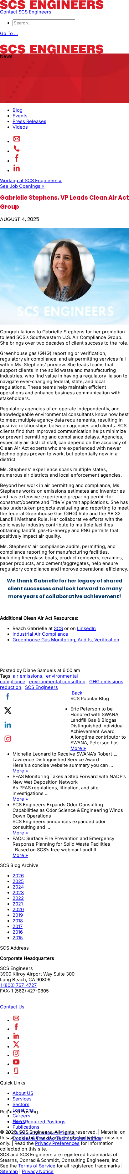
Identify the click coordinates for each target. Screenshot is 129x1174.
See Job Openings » (22, 186)
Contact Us (12, 1007)
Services (22, 1098)
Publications (26, 1127)
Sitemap (9, 1171)
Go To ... (9, 33)
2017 (18, 926)
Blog (18, 110)
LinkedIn (86, 628)
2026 (18, 876)
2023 (18, 892)
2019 (18, 915)
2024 (18, 887)
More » (78, 748)
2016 (18, 932)
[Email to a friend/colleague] (17, 141)
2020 (18, 909)
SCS (58, 628)
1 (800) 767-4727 (18, 985)
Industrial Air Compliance (40, 634)
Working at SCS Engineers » (31, 180)
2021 (18, 904)
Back (77, 693)
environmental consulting (57, 681)
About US (23, 1093)
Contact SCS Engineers (25, 12)
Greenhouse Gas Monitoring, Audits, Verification (66, 640)
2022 (18, 898)
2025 (18, 881)
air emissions (27, 676)
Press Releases (29, 121)
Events (20, 116)
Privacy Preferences (57, 1143)
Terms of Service (36, 1165)
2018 (18, 921)
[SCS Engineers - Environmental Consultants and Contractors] (51, 7)
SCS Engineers (41, 687)
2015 (18, 938)
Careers (21, 1115)
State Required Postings (39, 1122)
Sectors (21, 1104)
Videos (20, 127)
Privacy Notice (38, 1171)
